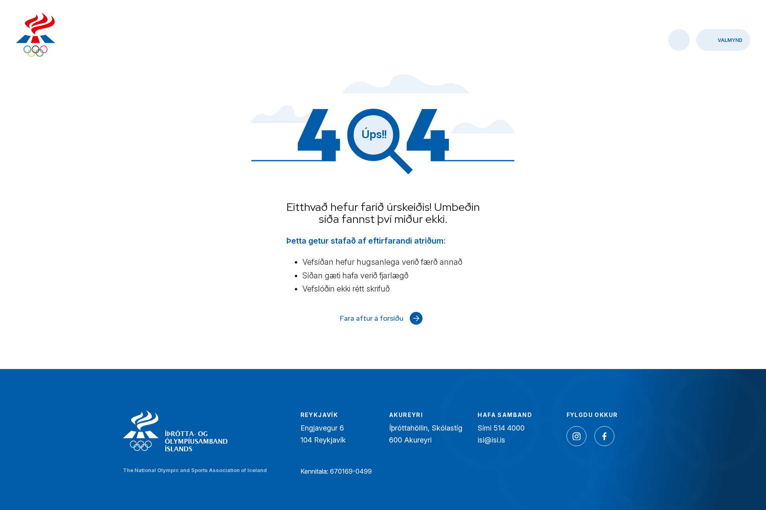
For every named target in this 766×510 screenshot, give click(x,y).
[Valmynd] (723, 40)
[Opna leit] (679, 40)
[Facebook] (604, 436)
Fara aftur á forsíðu (371, 318)
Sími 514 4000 (501, 428)
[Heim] (35, 36)
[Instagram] (576, 436)
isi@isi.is (491, 440)
